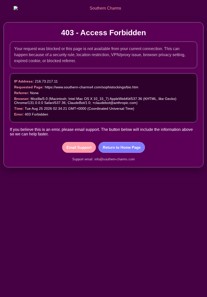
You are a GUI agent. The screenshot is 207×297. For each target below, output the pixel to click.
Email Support (79, 147)
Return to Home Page (122, 147)
